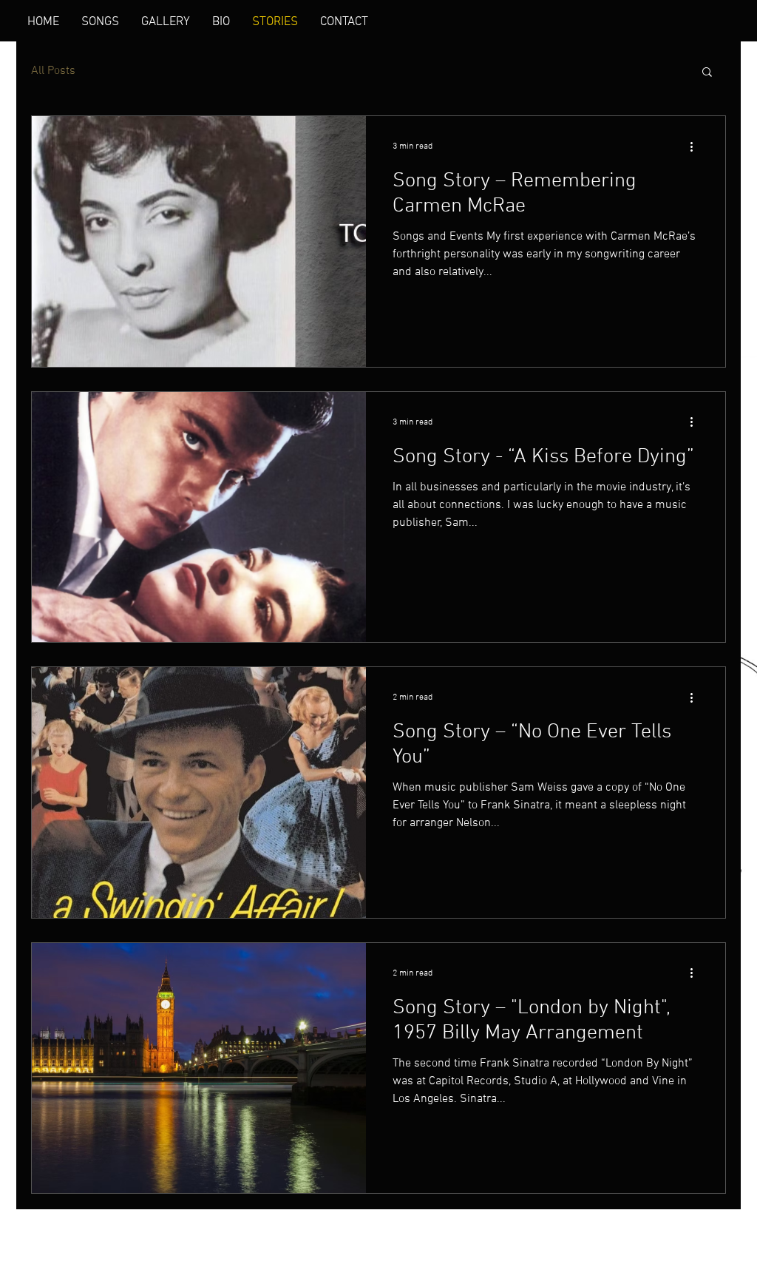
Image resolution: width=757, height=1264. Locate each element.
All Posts (53, 71)
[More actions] (696, 146)
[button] (707, 73)
